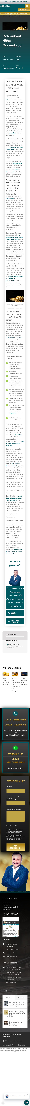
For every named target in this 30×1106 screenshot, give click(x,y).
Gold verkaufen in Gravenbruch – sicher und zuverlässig (14, 645)
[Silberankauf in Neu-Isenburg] (6, 1022)
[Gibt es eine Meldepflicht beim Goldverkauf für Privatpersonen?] (15, 674)
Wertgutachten (12, 413)
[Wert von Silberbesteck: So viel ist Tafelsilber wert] (6, 1002)
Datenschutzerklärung (15, 839)
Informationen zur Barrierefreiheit (13, 1041)
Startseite (4, 16)
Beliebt (8, 997)
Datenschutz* (12, 826)
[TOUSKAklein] (5, 5)
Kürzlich (21, 997)
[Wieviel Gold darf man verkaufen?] (24, 674)
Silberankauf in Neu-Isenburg (16, 1023)
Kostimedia (21, 1045)
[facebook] (16, 68)
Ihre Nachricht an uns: (13, 809)
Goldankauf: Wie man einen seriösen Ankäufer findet (17, 1013)
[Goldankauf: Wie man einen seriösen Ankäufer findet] (6, 1011)
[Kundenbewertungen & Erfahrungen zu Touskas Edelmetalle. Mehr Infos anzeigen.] (15, 927)
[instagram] (22, 68)
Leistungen (6, 909)
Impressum (6, 903)
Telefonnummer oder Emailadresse (13, 798)
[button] (3, 1103)
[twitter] (19, 68)
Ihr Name (9, 787)
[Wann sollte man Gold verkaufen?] (5, 674)
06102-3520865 (11, 953)
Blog (17, 59)
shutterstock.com (15, 305)
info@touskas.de (11, 956)
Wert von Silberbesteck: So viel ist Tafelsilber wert (17, 1003)
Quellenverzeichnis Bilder (10, 907)
